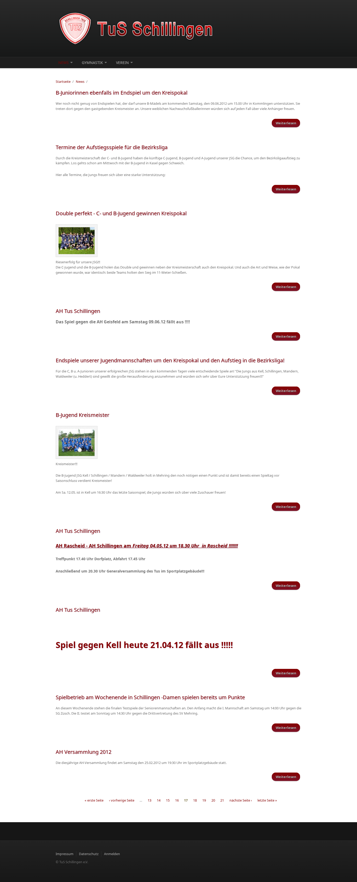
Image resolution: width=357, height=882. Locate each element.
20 (213, 800)
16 (177, 800)
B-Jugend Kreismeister (82, 414)
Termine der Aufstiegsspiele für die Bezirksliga (112, 147)
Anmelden (112, 853)
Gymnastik (92, 62)
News (63, 62)
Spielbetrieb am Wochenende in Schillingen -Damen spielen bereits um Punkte (150, 697)
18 (195, 800)
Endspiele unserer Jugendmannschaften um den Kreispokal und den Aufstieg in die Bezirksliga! (170, 360)
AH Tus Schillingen (78, 310)
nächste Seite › (240, 800)
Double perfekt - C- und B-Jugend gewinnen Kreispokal (121, 213)
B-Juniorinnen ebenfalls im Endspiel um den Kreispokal (121, 92)
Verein (122, 62)
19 (204, 800)
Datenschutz (89, 853)
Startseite (63, 81)
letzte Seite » (267, 800)
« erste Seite (94, 800)
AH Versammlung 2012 (83, 751)
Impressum (64, 853)
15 (168, 800)
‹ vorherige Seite (121, 800)
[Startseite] (137, 28)
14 (158, 800)
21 (222, 800)
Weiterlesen (288, 124)
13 (149, 800)
